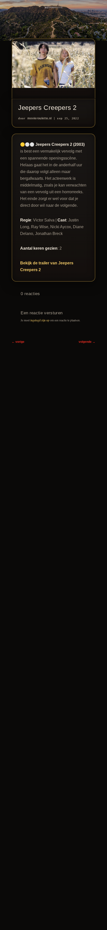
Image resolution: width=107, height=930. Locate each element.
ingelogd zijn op (39, 320)
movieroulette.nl (39, 118)
